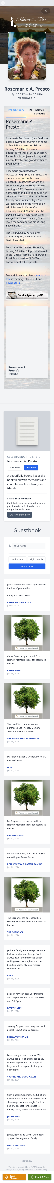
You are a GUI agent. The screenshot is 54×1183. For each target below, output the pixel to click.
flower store (13, 282)
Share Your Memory (20, 514)
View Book (15, 467)
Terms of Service (35, 1169)
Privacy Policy (18, 1169)
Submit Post (27, 566)
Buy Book (31, 467)
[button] (27, 633)
